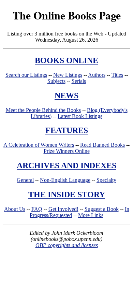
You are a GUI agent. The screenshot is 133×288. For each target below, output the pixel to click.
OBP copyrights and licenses (66, 245)
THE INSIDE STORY (66, 194)
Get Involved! (63, 209)
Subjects (56, 81)
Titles (117, 75)
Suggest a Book (102, 209)
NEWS (66, 95)
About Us (14, 209)
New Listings (67, 75)
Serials (79, 81)
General (25, 180)
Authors (96, 75)
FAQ (36, 209)
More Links (90, 215)
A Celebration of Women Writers (38, 145)
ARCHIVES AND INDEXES (66, 165)
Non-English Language (65, 180)
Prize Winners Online (67, 151)
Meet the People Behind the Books (43, 110)
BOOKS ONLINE (66, 60)
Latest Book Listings (80, 116)
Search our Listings (26, 75)
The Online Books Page (67, 15)
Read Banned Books (102, 145)
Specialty (106, 180)
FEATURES (66, 130)
